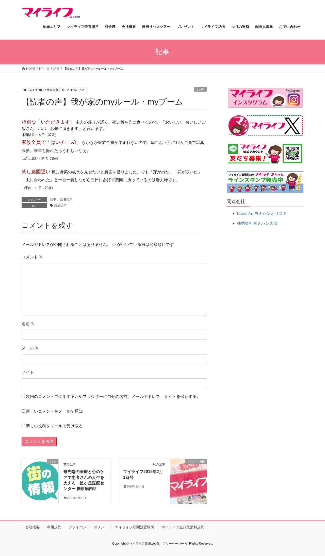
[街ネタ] (40, 477)
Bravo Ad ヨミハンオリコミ (262, 213)
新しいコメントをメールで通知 (54, 411)
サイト (28, 372)
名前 (28, 324)
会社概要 (32, 527)
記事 (200, 89)
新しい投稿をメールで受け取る (54, 426)
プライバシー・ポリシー (88, 527)
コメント (32, 257)
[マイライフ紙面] (188, 477)
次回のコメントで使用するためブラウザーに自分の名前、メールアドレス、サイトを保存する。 (113, 396)
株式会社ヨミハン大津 (257, 223)
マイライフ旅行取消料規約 (182, 527)
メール (30, 348)
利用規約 (54, 527)
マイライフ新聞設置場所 (134, 527)
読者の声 (66, 199)
